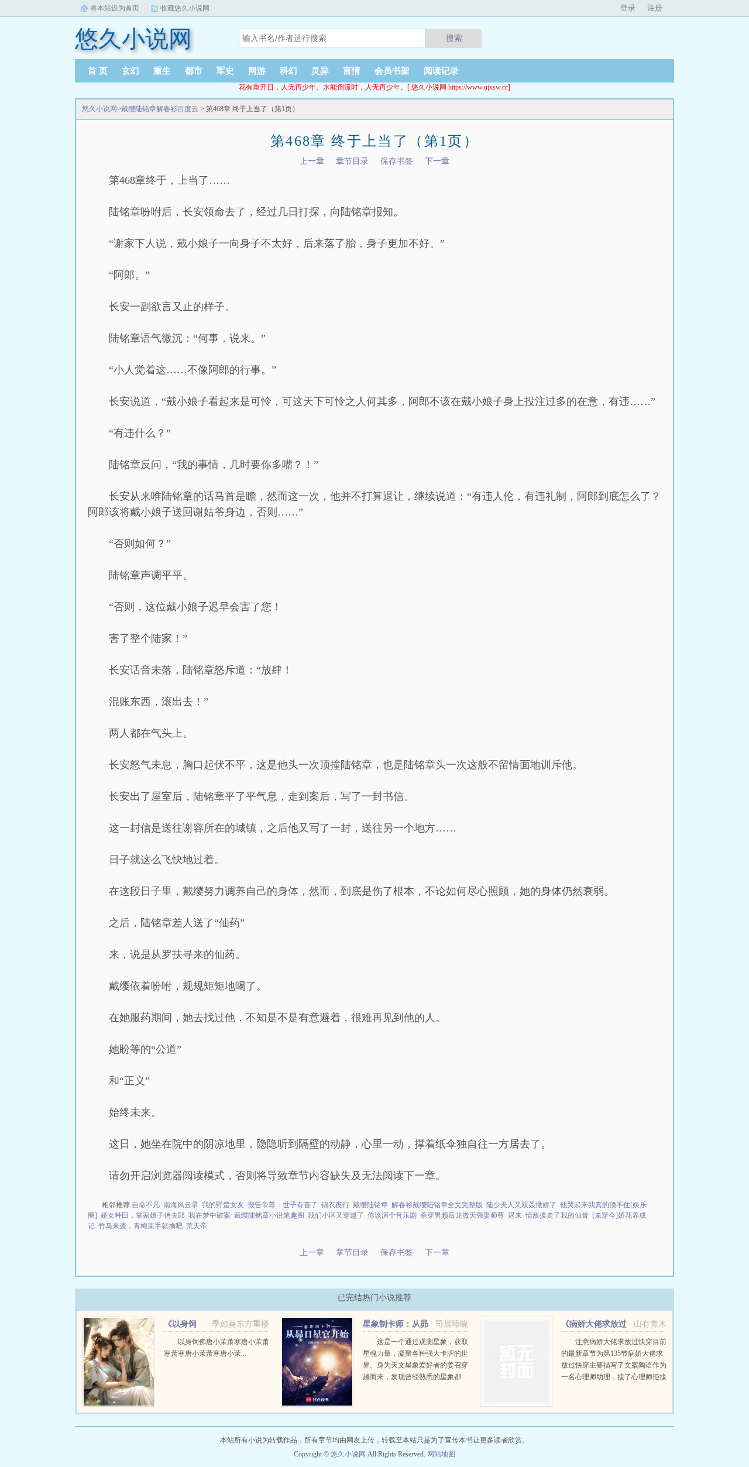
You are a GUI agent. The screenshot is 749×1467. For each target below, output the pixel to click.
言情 (351, 70)
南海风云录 (180, 1205)
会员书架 (392, 70)
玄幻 (130, 70)
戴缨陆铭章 (370, 1205)
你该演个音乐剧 (392, 1215)
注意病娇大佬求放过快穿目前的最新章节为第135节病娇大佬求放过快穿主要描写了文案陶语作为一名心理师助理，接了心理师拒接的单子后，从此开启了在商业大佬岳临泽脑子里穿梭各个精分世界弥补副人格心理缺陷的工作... (613, 1377)
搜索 (454, 38)
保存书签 (396, 161)
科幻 (288, 70)
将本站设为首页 (114, 8)
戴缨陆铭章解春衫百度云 (159, 109)
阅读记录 (441, 70)
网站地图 (441, 1454)
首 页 (98, 70)
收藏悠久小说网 (184, 8)
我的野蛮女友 (223, 1205)
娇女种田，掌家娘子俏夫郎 (143, 1215)
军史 (225, 70)
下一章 (437, 161)
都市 (193, 70)
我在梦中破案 (209, 1215)
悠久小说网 (99, 109)
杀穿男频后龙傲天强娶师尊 (462, 1215)
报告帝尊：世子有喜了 (283, 1205)
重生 (162, 70)
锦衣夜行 (335, 1205)
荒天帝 (196, 1226)
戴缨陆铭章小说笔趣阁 (269, 1215)
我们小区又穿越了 (336, 1215)
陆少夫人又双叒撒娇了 (521, 1205)
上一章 (312, 161)
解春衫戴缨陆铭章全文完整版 (437, 1205)
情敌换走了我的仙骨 (557, 1215)
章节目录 (352, 161)
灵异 (320, 70)
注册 (654, 8)
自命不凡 (146, 1205)
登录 (627, 8)
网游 (257, 70)
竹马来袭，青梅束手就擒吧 (140, 1226)
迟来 (515, 1215)
